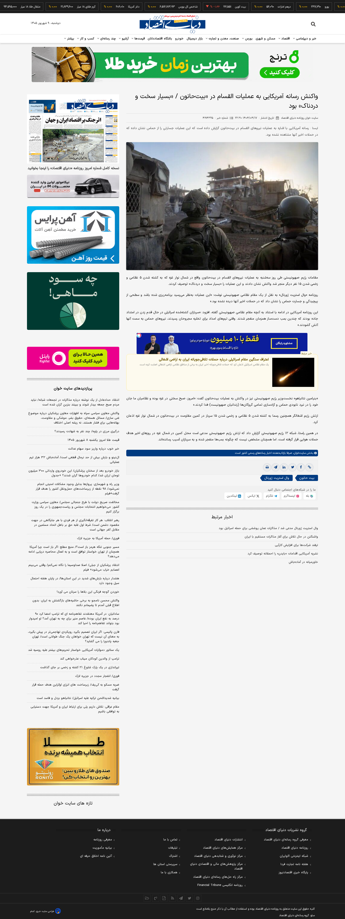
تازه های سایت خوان (73, 803)
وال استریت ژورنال (276, 478)
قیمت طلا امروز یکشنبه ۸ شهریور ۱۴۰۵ (93, 440)
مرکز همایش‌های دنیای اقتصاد (223, 848)
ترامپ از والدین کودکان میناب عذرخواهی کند (89, 658)
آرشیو (125, 38)
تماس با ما (170, 839)
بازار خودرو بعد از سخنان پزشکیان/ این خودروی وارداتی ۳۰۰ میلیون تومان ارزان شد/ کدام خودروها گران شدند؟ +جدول (73, 473)
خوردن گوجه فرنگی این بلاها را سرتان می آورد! (88, 592)
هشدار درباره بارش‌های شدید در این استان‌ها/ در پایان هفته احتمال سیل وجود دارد (75, 581)
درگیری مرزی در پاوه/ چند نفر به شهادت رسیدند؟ (86, 431)
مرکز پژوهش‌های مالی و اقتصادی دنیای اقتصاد (216, 866)
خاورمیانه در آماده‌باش (303, 562)
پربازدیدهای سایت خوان (73, 388)
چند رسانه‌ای (107, 38)
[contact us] (155, 898)
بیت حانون (306, 478)
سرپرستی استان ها (165, 864)
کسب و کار (86, 38)
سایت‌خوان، (299, 453)
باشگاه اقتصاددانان (160, 38)
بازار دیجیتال (195, 38)
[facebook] (301, 467)
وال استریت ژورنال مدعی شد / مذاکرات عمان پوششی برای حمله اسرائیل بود (268, 528)
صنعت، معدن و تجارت (223, 38)
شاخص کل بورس (164, 7)
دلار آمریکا (110, 7)
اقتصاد (285, 38)
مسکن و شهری (266, 38)
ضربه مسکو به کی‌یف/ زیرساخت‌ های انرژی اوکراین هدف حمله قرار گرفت (75, 687)
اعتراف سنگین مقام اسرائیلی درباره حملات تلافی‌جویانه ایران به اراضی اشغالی (214, 359)
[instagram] (197, 898)
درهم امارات (261, 7)
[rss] (172, 898)
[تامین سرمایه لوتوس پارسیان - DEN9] (73, 301)
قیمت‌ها (139, 38)
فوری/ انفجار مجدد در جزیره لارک (97, 676)
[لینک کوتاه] (309, 467)
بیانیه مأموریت (102, 848)
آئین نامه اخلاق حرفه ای (96, 856)
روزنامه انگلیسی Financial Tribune (220, 885)
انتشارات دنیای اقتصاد (229, 839)
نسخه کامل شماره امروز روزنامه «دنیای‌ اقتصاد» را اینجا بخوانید (73, 168)
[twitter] (292, 467)
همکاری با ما (169, 872)
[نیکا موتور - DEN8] (73, 186)
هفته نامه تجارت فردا (294, 864)
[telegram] (275, 467)
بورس (248, 38)
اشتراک (173, 856)
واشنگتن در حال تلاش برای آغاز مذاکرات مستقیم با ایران (281, 536)
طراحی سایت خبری (45, 911)
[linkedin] (284, 467)
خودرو (179, 38)
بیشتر (70, 38)
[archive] (147, 898)
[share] (164, 898)
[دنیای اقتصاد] (172, 24)
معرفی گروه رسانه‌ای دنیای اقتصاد (286, 839)
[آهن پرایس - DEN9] (73, 235)
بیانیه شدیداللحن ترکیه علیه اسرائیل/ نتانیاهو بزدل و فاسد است (78, 698)
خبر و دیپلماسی (306, 38)
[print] (267, 467)
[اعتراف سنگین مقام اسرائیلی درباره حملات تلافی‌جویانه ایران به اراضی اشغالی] (293, 372)
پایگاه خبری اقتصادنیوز (293, 872)
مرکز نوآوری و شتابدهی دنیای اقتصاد (218, 856)
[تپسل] (139, 335)
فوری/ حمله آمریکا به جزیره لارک (98, 538)
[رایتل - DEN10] (73, 358)
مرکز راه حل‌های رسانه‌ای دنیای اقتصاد (218, 877)
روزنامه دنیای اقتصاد (294, 848)
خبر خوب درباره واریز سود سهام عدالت (93, 448)
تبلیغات (172, 848)
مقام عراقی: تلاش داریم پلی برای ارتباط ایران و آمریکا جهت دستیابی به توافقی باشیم (75, 709)
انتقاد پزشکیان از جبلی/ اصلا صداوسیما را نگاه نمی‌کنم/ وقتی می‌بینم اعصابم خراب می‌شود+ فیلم (73, 567)
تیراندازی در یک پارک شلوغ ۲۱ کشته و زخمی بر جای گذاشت (79, 667)
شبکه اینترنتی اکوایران (294, 856)
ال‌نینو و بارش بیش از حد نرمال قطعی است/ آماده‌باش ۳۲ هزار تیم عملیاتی (74, 460)
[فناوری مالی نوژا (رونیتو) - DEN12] (73, 757)
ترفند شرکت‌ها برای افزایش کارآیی (296, 545)
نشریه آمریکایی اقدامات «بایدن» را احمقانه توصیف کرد (283, 553)
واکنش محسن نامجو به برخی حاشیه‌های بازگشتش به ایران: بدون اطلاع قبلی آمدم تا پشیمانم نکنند (75, 603)
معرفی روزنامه (102, 839)
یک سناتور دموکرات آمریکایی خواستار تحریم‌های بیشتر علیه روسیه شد (73, 650)
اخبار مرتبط (222, 517)
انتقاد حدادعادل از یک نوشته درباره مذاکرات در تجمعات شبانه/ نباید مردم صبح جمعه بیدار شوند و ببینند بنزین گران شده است (75, 402)
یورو (304, 7)
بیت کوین (217, 7)
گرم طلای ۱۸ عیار (63, 7)
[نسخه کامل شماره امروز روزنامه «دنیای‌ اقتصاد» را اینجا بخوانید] (73, 129)
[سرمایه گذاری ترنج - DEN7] (172, 64)
